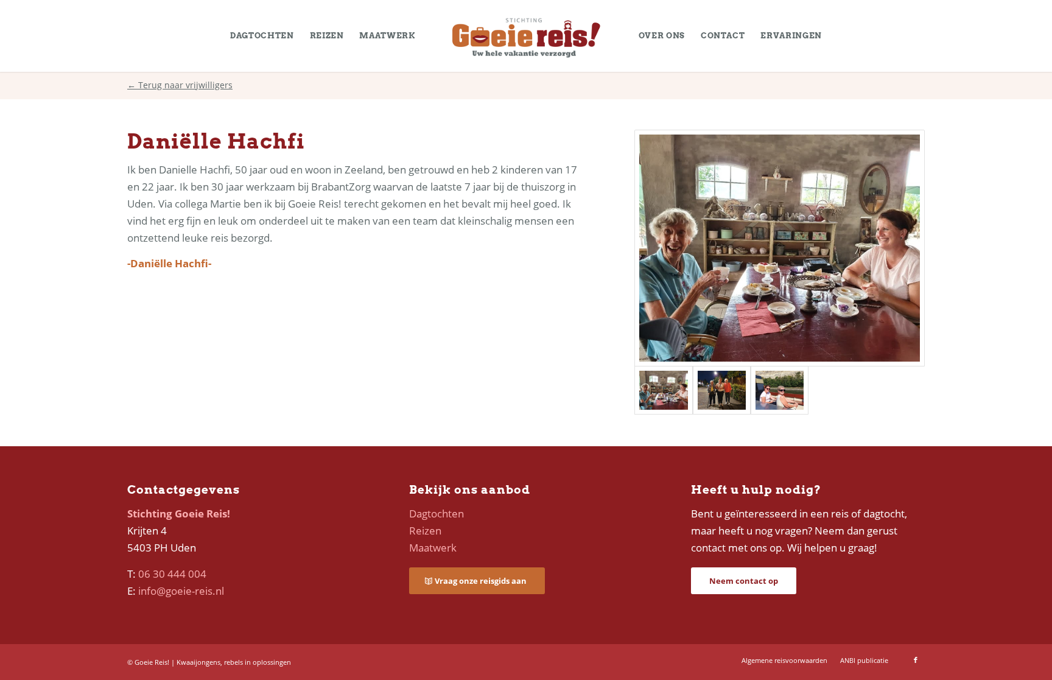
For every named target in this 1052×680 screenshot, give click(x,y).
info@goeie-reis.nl (181, 591)
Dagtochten (436, 513)
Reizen (425, 531)
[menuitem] (262, 36)
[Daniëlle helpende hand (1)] (722, 390)
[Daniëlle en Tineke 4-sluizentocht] (779, 390)
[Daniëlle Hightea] (779, 248)
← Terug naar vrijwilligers (180, 85)
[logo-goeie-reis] (526, 36)
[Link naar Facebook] (915, 660)
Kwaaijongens (198, 662)
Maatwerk (433, 548)
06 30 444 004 (172, 574)
